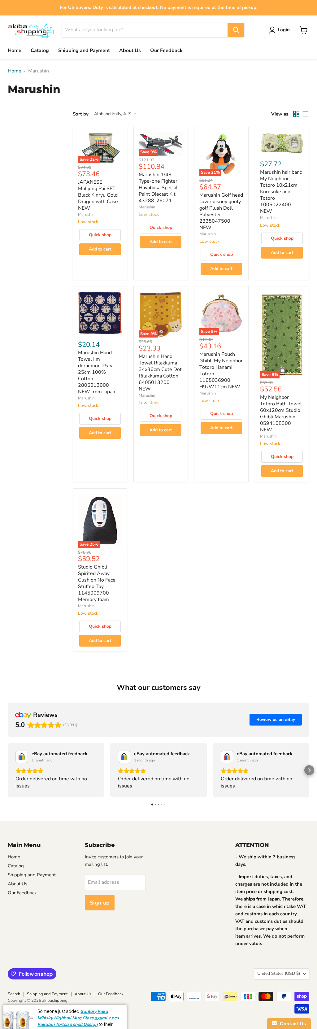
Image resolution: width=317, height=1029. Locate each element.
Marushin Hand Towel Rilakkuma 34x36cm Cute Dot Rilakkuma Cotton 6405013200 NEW (160, 372)
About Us (130, 50)
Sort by (81, 114)
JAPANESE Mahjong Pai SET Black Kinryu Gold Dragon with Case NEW (98, 195)
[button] (8, 770)
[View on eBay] (21, 757)
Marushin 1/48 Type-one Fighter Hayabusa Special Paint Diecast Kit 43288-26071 (158, 187)
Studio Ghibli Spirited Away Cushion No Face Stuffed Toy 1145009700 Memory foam (96, 583)
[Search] (236, 30)
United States (278, 973)
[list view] (305, 114)
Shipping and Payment (84, 50)
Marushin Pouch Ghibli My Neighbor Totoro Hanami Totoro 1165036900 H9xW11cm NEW (221, 370)
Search (14, 994)
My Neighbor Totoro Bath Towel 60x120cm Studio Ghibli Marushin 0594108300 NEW (281, 413)
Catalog (40, 50)
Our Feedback (166, 50)
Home (14, 50)
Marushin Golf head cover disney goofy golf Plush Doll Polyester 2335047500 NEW (221, 211)
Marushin (86, 214)
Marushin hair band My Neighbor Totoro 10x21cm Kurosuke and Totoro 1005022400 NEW (281, 192)
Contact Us (291, 1023)
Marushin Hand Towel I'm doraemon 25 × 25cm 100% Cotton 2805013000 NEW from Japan (96, 372)
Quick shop (100, 235)
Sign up (100, 902)
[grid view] (296, 114)
